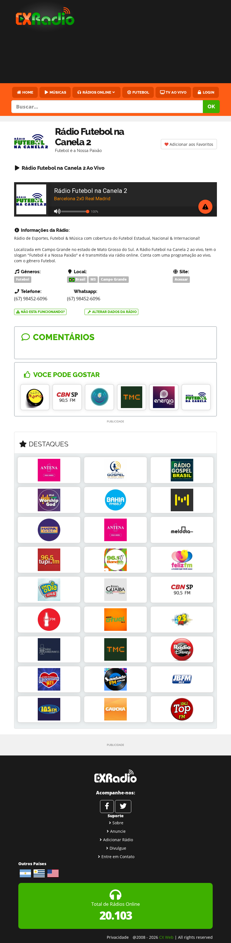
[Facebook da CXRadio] (107, 806)
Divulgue (118, 848)
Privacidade (118, 937)
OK (211, 106)
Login (208, 92)
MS (93, 279)
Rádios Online (96, 92)
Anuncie (118, 831)
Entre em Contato (117, 856)
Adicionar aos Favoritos (190, 144)
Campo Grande (113, 279)
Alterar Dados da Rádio (114, 312)
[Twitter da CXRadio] (123, 806)
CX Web (166, 937)
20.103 (115, 915)
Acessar (181, 279)
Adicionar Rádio (118, 839)
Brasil (80, 279)
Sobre (117, 822)
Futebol (140, 92)
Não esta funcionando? (42, 312)
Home (27, 92)
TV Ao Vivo (175, 92)
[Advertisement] (158, 42)
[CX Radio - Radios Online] (115, 776)
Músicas (57, 92)
